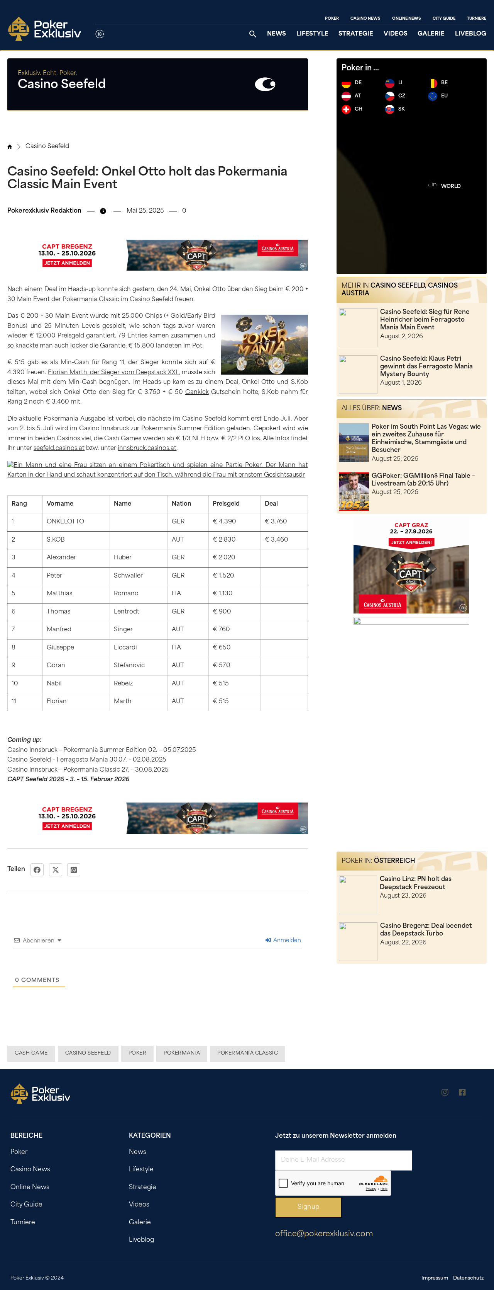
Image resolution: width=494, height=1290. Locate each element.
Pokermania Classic (247, 1053)
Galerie (431, 34)
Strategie (355, 34)
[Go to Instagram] (445, 1094)
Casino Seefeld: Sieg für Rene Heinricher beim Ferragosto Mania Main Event (425, 320)
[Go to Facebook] (462, 1094)
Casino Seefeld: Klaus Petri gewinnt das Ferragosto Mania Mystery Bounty (426, 367)
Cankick (197, 392)
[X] (55, 869)
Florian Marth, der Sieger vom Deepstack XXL (113, 373)
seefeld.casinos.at (59, 449)
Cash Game (31, 1053)
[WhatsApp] (73, 869)
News (276, 34)
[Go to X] (480, 1094)
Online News (406, 18)
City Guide (444, 18)
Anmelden (286, 941)
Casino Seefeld (47, 147)
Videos (396, 34)
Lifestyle (312, 34)
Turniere (476, 18)
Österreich (394, 861)
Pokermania (182, 1053)
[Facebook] (37, 869)
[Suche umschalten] (252, 34)
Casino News (365, 18)
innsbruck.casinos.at (147, 449)
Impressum (434, 1278)
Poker (332, 18)
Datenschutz (468, 1278)
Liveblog (470, 34)
